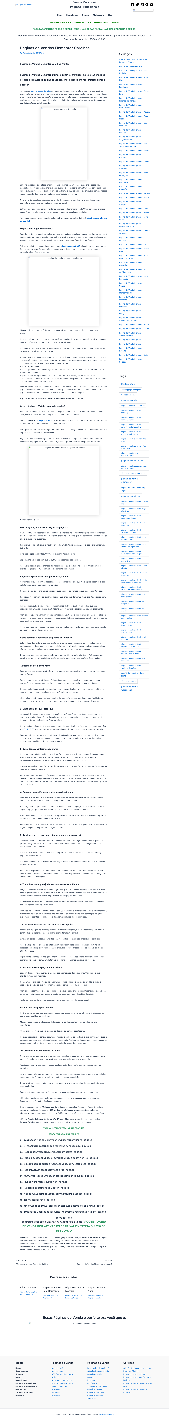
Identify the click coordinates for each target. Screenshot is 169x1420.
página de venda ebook (132, 460)
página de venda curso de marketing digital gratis (131, 433)
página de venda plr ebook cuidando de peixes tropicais (132, 588)
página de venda (46, 420)
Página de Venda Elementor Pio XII (134, 197)
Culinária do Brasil (95, 1395)
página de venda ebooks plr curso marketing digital (134, 467)
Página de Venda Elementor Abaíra (134, 150)
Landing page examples (131, 390)
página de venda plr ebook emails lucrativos (133, 638)
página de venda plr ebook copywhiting (131, 560)
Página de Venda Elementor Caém (134, 161)
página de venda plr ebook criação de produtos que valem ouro (134, 581)
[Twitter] (137, 4)
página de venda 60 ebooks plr (133, 406)
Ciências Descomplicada (98, 1371)
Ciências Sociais (94, 1374)
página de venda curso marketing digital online (133, 447)
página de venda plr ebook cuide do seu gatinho (133, 595)
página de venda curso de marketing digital (131, 418)
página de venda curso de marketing (131, 411)
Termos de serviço (24, 1392)
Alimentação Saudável (97, 1386)
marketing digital (128, 395)
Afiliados (55, 1377)
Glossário (20, 1395)
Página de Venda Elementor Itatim (134, 213)
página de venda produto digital (132, 674)
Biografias (56, 1395)
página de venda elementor (129, 480)
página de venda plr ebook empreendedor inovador (131, 645)
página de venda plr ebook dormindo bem (131, 624)
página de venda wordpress (129, 688)
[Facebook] (132, 4)
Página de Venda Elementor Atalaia (134, 112)
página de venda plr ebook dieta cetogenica (133, 602)
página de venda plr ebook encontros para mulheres (131, 652)
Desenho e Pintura (59, 1386)
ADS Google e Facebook (62, 1374)
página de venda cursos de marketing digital (131, 454)
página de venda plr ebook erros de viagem (133, 659)
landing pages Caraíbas (41, 91)
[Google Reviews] (147, 4)
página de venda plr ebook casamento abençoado (131, 531)
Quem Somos (22, 1371)
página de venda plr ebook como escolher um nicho (133, 538)
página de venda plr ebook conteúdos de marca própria (131, 552)
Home (18, 1368)
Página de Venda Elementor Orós (133, 355)
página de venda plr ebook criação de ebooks (134, 574)
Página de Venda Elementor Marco (134, 329)
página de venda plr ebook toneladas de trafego (131, 667)
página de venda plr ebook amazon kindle (134, 502)
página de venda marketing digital (133, 489)
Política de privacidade (26, 1383)
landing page (128, 384)
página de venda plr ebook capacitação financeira (131, 517)
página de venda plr (130, 496)
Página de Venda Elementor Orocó (134, 244)
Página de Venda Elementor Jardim (134, 193)
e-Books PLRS (28, 729)
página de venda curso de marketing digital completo (131, 426)
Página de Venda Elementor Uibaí (133, 208)
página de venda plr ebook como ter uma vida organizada (133, 545)
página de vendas (128, 681)
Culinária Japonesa (95, 1392)
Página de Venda (29, 1287)
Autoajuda (56, 1392)
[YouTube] (151, 4)
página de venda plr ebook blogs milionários (133, 510)
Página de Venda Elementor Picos (134, 344)
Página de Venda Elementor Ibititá (134, 324)
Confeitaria (92, 1383)
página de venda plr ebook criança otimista (134, 567)
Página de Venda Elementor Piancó (134, 340)
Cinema (90, 1377)
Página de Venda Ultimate (130, 66)
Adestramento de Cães (62, 1380)
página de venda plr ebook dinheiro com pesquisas (134, 617)
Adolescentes (57, 1371)
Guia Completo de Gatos (62, 1383)
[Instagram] (142, 4)
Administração (58, 1368)
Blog (18, 1377)
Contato (19, 1374)
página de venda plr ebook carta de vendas (133, 524)
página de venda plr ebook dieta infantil (133, 609)
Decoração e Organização (98, 1368)
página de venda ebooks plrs (133, 473)
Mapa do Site (21, 1380)
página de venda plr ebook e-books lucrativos (132, 631)
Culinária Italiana (94, 1389)
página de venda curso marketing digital (133, 440)
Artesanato (56, 1389)
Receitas (91, 1380)
